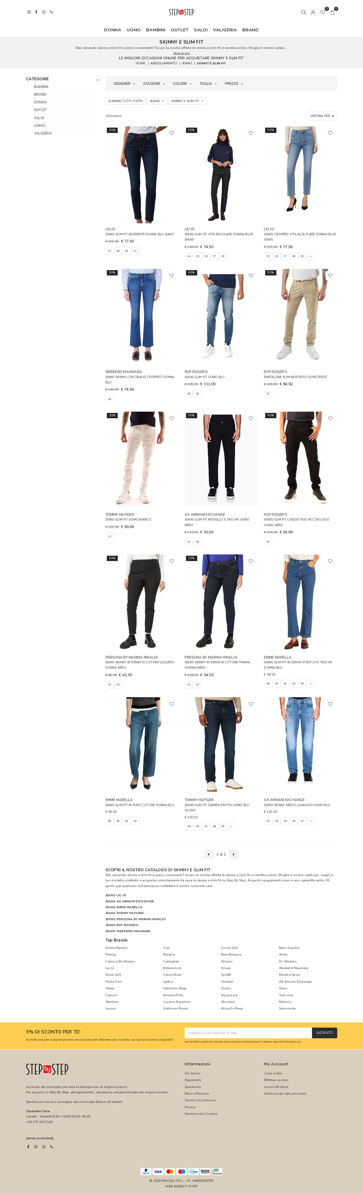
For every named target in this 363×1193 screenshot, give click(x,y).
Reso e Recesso (197, 1093)
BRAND (250, 30)
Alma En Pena (232, 1008)
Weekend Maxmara (293, 968)
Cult (166, 948)
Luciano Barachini (177, 1002)
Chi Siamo (192, 1073)
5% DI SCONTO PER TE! (53, 1032)
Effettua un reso (276, 1080)
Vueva (110, 988)
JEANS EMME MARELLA (123, 907)
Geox (283, 988)
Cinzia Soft (229, 948)
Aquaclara (229, 995)
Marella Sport (289, 975)
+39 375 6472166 (39, 1122)
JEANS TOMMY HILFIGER (124, 913)
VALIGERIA (225, 30)
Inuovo (110, 1008)
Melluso (285, 1002)
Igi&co (168, 981)
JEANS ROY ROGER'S (121, 925)
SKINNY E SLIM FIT (211, 63)
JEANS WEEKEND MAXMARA (128, 931)
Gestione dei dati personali (285, 1093)
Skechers (112, 1002)
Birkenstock (172, 968)
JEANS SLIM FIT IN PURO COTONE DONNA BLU (139, 805)
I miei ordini (273, 1073)
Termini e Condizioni (200, 1100)
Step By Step (236, 880)
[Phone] (51, 1147)
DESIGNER (122, 83)
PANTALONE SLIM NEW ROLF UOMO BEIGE (295, 377)
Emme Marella (116, 948)
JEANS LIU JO (115, 895)
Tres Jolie (286, 995)
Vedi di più (181, 53)
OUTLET (180, 30)
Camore (111, 995)
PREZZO (231, 83)
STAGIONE (151, 83)
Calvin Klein (172, 975)
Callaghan (171, 961)
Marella (169, 954)
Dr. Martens (288, 961)
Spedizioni (193, 1087)
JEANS (187, 63)
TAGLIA (206, 83)
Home (141, 63)
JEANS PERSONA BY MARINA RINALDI (135, 919)
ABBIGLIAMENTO (163, 63)
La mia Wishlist (276, 1087)
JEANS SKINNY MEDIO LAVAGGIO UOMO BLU (297, 805)
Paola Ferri (113, 981)
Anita (283, 954)
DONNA (112, 30)
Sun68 (226, 975)
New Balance (231, 954)
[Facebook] (28, 1147)
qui (299, 1042)
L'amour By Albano (120, 961)
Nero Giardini (289, 948)
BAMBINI (156, 30)
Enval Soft (113, 975)
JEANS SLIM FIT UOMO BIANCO (128, 520)
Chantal (227, 981)
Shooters (228, 1002)
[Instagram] (36, 1147)
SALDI (201, 30)
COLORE (180, 83)
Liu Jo (109, 968)
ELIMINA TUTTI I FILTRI (125, 101)
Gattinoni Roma (175, 1008)
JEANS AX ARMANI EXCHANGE (129, 901)
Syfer (193, 1186)
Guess (226, 988)
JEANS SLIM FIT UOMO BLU (205, 377)
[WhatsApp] (44, 1147)
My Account (276, 1064)
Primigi (110, 954)
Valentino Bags (175, 988)
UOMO (134, 30)
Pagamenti (193, 1080)
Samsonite (287, 1008)
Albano (227, 961)
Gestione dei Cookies (201, 1114)
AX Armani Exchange (295, 981)
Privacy (190, 1107)
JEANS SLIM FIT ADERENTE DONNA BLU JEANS (139, 234)
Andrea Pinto (173, 995)
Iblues (226, 968)
